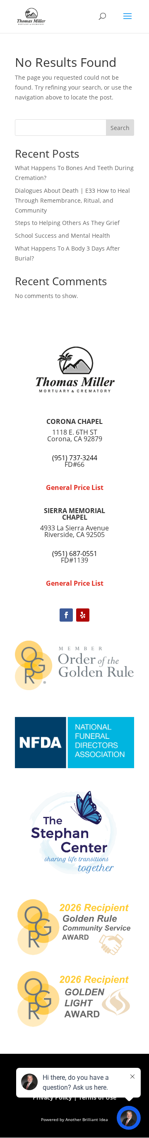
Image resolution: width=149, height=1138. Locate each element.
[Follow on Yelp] (82, 615)
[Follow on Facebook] (66, 615)
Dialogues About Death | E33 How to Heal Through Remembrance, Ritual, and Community (72, 200)
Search (120, 128)
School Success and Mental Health (62, 235)
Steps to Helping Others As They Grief (67, 223)
